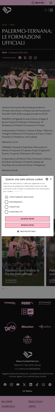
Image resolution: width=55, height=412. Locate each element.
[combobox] (47, 179)
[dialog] (27, 206)
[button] (27, 231)
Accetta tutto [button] (27, 219)
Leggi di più (17, 191)
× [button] (51, 179)
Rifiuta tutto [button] (27, 225)
